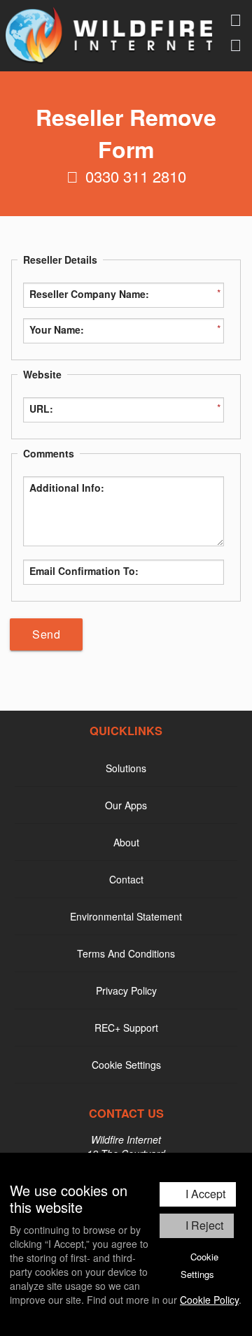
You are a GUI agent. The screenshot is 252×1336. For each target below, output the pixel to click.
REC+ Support (126, 1028)
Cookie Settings (199, 1265)
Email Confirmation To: (84, 571)
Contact (126, 879)
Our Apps (126, 805)
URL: (41, 408)
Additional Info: (66, 488)
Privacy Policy (126, 990)
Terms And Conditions (126, 953)
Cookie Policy (209, 1300)
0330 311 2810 (135, 176)
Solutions (126, 768)
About (126, 842)
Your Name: (56, 329)
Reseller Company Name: (89, 294)
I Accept (205, 1194)
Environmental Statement (126, 916)
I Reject (204, 1225)
